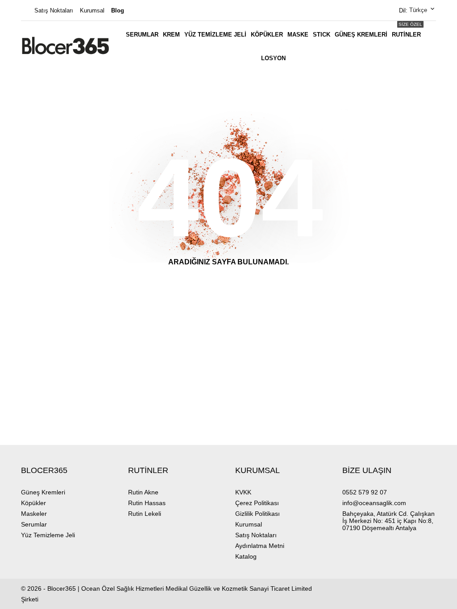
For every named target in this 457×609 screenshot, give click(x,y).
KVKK (243, 492)
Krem (171, 34)
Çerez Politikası (257, 502)
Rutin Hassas (147, 502)
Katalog (246, 556)
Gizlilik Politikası (257, 513)
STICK (321, 34)
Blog (117, 10)
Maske (297, 34)
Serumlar (142, 34)
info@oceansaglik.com (374, 502)
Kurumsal (92, 10)
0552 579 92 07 (364, 492)
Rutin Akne (143, 492)
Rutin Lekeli (144, 513)
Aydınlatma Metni (259, 545)
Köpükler (267, 34)
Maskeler (34, 513)
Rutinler (407, 30)
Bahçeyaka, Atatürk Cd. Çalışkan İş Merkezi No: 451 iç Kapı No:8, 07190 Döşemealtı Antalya (388, 520)
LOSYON (273, 58)
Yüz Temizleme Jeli (215, 34)
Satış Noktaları (53, 10)
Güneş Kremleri (361, 34)
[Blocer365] (65, 45)
